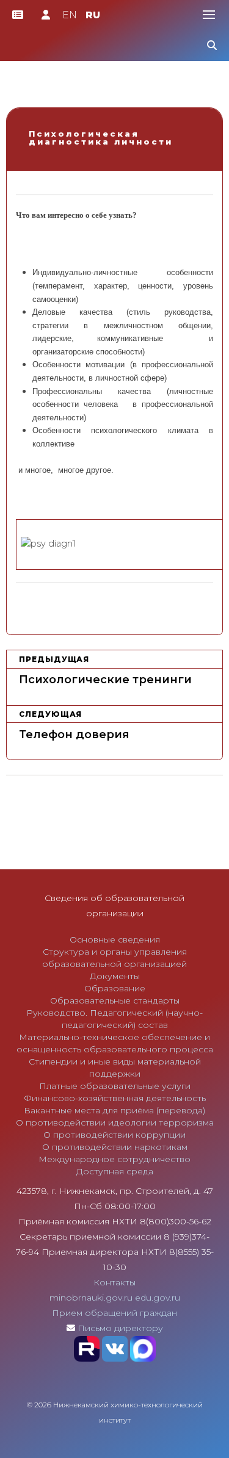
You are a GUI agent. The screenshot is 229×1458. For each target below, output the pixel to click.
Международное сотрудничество (114, 1159)
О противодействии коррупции (114, 1134)
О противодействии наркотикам (114, 1146)
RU (92, 15)
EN (69, 15)
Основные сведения (115, 939)
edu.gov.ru (157, 1297)
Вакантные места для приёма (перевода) (114, 1110)
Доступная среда (114, 1171)
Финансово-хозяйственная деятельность (115, 1098)
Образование (114, 988)
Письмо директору (120, 1328)
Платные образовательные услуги (115, 1085)
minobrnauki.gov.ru (91, 1297)
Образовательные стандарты (115, 1000)
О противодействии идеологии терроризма (115, 1122)
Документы (115, 976)
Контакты (114, 1282)
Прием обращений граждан (114, 1312)
